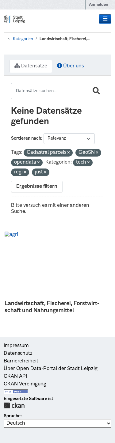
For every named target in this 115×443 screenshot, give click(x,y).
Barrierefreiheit (21, 361)
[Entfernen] (68, 153)
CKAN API (15, 376)
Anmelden (98, 5)
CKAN (14, 405)
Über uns (73, 66)
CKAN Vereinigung (25, 384)
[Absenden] (96, 91)
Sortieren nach (26, 138)
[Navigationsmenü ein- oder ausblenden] (105, 19)
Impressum (16, 345)
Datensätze (33, 66)
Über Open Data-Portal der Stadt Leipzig (51, 368)
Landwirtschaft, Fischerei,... (65, 39)
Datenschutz (18, 353)
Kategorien (23, 39)
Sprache (12, 416)
